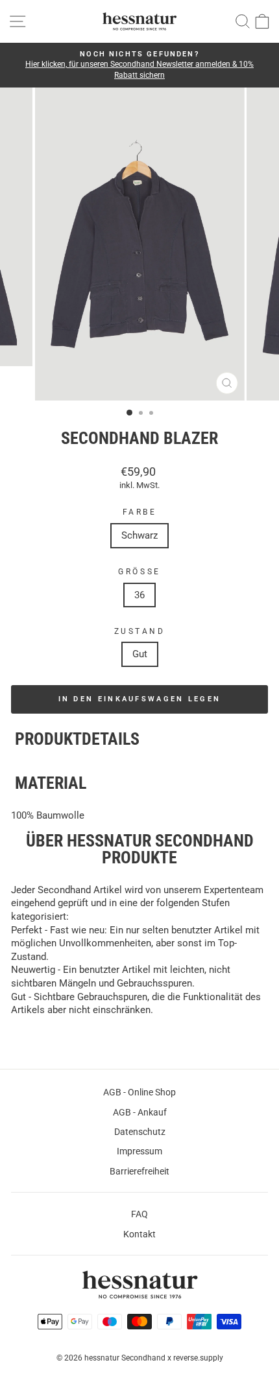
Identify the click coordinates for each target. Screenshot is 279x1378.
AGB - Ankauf (140, 1112)
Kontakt (139, 1234)
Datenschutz (139, 1132)
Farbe (140, 512)
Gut (139, 654)
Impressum (139, 1151)
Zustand (139, 631)
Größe (139, 571)
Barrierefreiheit (139, 1171)
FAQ (139, 1214)
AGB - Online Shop (139, 1092)
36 (139, 595)
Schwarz (139, 535)
